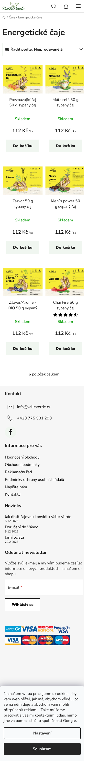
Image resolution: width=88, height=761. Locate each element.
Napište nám (16, 487)
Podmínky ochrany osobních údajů (34, 479)
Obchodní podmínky (22, 464)
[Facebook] (10, 432)
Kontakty (13, 494)
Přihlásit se (22, 604)
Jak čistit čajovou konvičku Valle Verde (38, 517)
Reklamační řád (18, 472)
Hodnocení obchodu (22, 457)
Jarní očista (14, 537)
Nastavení (42, 733)
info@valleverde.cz (33, 407)
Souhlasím (42, 749)
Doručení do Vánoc (21, 527)
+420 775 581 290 (34, 418)
